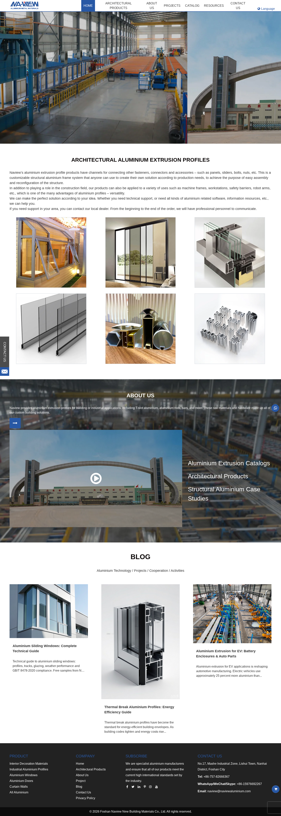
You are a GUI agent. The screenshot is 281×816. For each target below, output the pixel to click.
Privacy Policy (85, 798)
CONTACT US (238, 6)
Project (80, 780)
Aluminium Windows (23, 775)
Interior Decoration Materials (29, 763)
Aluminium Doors (21, 780)
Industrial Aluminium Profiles (29, 769)
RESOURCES (214, 5)
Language (268, 8)
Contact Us (83, 792)
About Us (82, 775)
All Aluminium (19, 792)
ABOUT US (151, 6)
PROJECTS (172, 5)
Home (88, 5)
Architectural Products (118, 6)
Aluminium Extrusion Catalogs (229, 463)
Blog (79, 786)
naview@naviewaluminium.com (229, 791)
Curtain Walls (19, 786)
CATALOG (192, 5)
